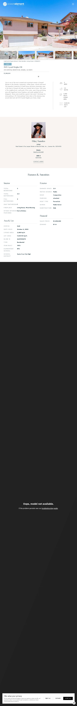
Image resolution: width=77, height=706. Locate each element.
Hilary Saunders (38, 141)
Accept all (68, 698)
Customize (57, 698)
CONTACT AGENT (38, 161)
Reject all (48, 698)
